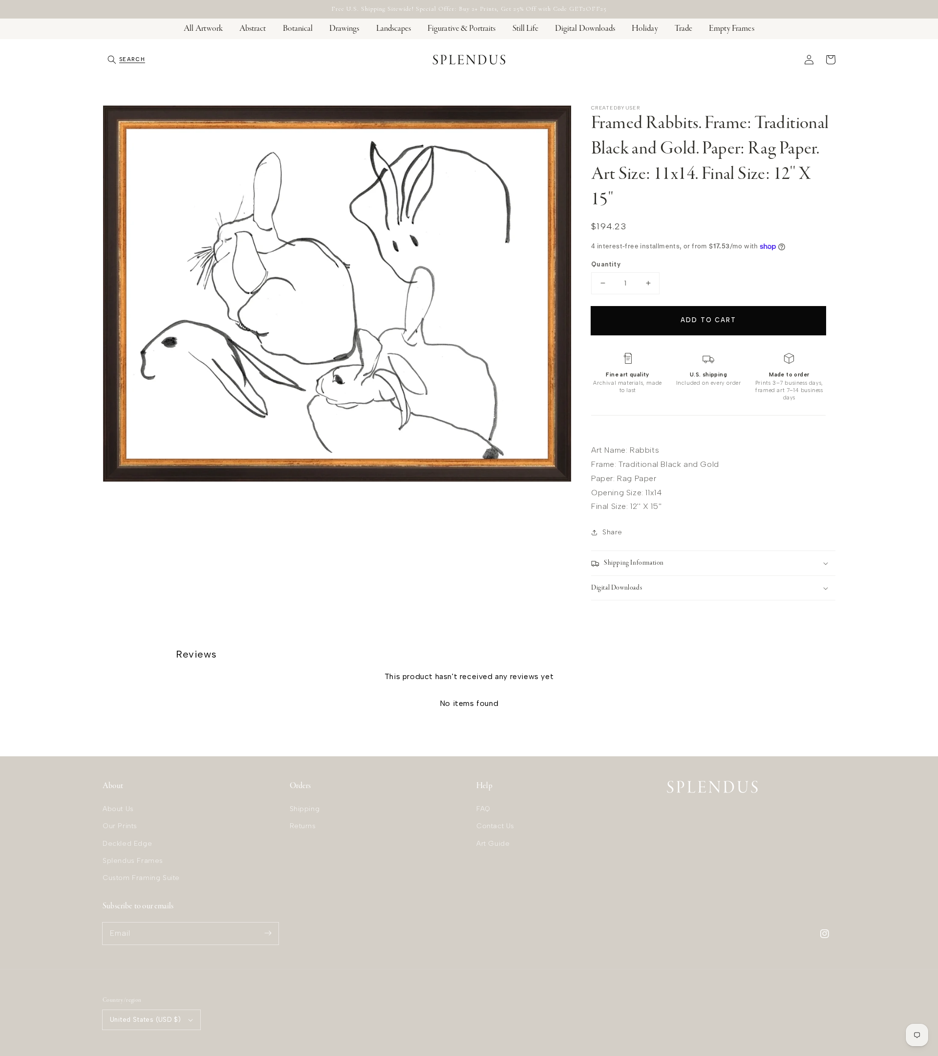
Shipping (305, 809)
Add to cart (708, 320)
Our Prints (120, 826)
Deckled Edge (127, 843)
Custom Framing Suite (141, 878)
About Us (118, 809)
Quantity (605, 264)
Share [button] (612, 532)
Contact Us (495, 826)
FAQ (483, 809)
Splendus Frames (133, 861)
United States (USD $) (145, 1019)
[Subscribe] (267, 933)
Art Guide (493, 843)
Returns (303, 826)
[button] (126, 59)
